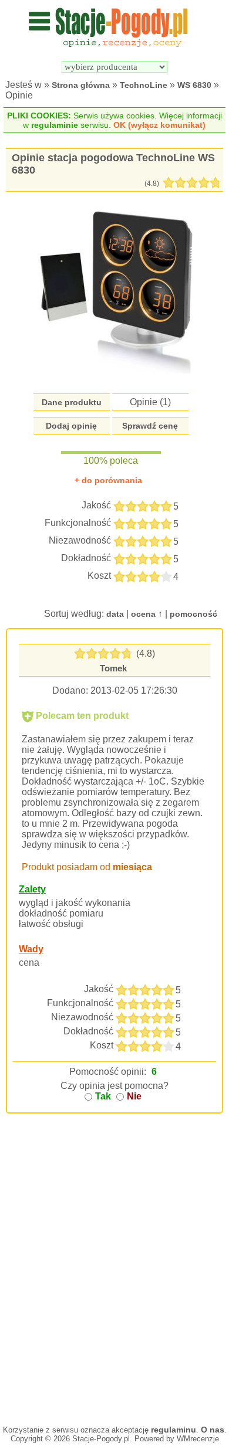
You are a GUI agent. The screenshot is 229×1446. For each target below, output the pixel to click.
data (115, 614)
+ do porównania (108, 480)
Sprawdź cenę (150, 425)
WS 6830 (194, 85)
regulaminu (173, 1429)
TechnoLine (143, 85)
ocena (143, 614)
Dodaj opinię (71, 425)
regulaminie (54, 125)
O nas (212, 1429)
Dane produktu (72, 402)
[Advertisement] (114, 1287)
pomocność (193, 614)
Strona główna (81, 85)
